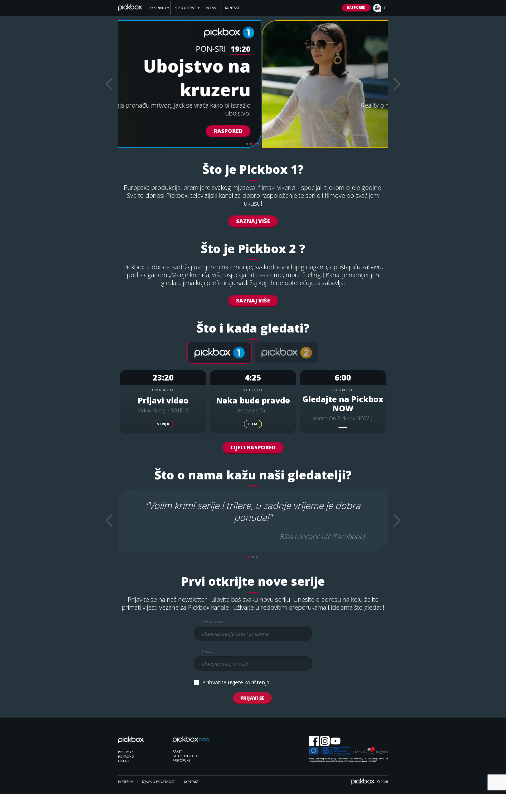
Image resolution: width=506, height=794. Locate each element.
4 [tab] (258, 144)
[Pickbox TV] (136, 743)
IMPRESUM (125, 781)
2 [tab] (251, 144)
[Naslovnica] (130, 8)
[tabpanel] (253, 84)
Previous (109, 84)
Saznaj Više (253, 221)
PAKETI (178, 751)
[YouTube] (335, 741)
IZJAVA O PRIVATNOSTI (159, 781)
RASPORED (356, 7)
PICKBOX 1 (126, 752)
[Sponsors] (348, 755)
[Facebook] (314, 741)
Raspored (354, 130)
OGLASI (210, 8)
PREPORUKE (181, 760)
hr (384, 8)
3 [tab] (255, 144)
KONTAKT (232, 8)
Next (397, 84)
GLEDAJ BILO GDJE (186, 756)
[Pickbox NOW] (191, 742)
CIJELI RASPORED (253, 447)
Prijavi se (252, 698)
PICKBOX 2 (126, 756)
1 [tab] (247, 144)
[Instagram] (325, 741)
